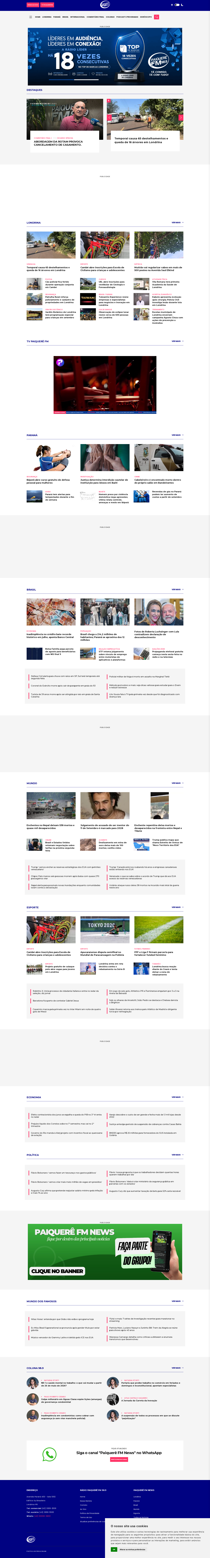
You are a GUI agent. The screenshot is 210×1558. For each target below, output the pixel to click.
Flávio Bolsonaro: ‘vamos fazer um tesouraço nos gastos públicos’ (63, 1173)
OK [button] (114, 1549)
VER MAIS (176, 222)
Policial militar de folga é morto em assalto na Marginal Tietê (139, 677)
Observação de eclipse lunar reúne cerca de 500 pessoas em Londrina (114, 315)
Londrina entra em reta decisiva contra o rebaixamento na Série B (112, 966)
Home (37, 17)
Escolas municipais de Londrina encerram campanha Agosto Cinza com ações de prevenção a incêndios (167, 317)
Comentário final (95, 17)
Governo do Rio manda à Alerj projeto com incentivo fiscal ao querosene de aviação (66, 1134)
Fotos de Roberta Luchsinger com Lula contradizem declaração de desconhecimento (156, 634)
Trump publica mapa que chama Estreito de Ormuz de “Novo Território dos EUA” (167, 843)
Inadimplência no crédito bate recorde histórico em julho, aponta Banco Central (50, 635)
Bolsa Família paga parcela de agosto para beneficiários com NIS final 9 (60, 652)
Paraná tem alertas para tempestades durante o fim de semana (59, 497)
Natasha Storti (51, 1380)
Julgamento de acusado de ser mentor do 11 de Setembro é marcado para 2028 (104, 826)
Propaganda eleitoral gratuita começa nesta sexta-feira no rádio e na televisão (167, 654)
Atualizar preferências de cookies (94, 1521)
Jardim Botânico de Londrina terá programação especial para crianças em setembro (60, 315)
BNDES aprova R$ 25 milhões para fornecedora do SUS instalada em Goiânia (143, 1134)
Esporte (137, 1513)
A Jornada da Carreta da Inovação (139, 1400)
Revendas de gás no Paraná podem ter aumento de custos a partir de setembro (167, 494)
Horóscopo (146, 17)
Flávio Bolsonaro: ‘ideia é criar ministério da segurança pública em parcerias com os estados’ (141, 1182)
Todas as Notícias (141, 1517)
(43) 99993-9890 (42, 1516)
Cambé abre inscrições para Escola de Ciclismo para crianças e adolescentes (102, 269)
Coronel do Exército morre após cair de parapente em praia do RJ (63, 686)
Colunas (110, 17)
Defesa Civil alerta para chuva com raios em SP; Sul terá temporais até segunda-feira (65, 677)
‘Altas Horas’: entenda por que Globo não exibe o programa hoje (62, 1319)
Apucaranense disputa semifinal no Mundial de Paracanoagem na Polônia (102, 953)
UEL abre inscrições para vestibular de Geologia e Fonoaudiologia (112, 284)
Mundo (136, 1509)
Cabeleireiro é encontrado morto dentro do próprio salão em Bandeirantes (157, 481)
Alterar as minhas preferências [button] (132, 1549)
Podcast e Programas (127, 17)
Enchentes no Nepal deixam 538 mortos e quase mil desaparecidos (50, 826)
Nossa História (86, 1501)
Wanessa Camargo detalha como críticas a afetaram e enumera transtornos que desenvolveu (140, 1338)
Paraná (57, 17)
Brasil (65, 17)
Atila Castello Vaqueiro (135, 1398)
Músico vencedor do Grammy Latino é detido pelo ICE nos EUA (62, 1337)
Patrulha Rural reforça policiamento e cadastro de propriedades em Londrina (59, 300)
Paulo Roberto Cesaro (55, 1396)
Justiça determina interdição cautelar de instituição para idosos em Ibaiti (104, 481)
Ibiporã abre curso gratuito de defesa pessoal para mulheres (48, 481)
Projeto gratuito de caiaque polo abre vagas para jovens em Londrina (60, 969)
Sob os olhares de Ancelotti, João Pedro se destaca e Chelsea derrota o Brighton (143, 1001)
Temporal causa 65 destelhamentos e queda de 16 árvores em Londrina (48, 269)
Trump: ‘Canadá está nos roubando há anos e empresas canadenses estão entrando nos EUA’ (143, 868)
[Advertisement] (105, 195)
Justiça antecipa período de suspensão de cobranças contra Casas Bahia (145, 1124)
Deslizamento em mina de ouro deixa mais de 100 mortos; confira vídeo (113, 845)
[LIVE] (105, 385)
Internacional (77, 17)
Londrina (46, 17)
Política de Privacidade (89, 1513)
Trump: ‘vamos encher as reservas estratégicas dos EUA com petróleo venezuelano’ (66, 868)
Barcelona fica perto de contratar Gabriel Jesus (56, 1001)
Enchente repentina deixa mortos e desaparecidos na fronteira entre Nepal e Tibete (158, 828)
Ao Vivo (83, 1509)
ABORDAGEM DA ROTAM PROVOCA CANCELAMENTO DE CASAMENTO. (58, 143)
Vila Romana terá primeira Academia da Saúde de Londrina (165, 284)
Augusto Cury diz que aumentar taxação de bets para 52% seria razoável (145, 1191)
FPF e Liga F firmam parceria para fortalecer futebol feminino (153, 953)
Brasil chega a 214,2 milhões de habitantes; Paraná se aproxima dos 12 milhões (102, 637)
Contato (83, 1505)
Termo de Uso (86, 1517)
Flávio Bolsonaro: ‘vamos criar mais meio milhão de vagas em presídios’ (66, 1182)
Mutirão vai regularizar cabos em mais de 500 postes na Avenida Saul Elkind (158, 269)
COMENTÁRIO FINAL (42, 138)
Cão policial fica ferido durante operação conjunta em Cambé (59, 284)
